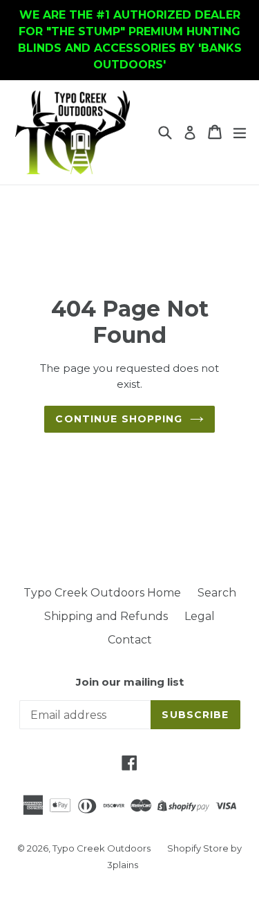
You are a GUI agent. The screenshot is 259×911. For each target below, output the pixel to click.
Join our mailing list (130, 682)
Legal (199, 616)
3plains (122, 864)
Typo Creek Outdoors (101, 848)
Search (217, 592)
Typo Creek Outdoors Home (102, 592)
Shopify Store (198, 848)
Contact (130, 639)
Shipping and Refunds (106, 616)
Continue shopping (118, 419)
